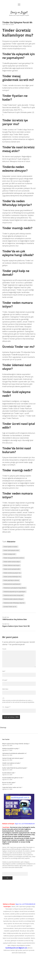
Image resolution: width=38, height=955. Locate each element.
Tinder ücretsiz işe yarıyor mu (12, 573)
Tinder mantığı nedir (9, 554)
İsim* (3, 671)
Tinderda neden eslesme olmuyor (13, 599)
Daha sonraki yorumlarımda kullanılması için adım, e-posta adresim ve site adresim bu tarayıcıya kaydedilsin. (18, 701)
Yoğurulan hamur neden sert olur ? (12, 787)
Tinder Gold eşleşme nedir (11, 550)
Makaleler (11, 542)
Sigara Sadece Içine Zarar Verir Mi (16, 626)
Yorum (4, 649)
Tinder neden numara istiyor (12, 561)
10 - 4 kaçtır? (6, 707)
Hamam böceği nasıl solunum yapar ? (13, 758)
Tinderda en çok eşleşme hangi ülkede (15, 588)
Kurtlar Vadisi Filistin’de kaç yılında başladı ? (14, 768)
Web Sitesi (5, 689)
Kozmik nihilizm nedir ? (8, 773)
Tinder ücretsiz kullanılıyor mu (12, 576)
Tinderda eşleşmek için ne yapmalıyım (14, 591)
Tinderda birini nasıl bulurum (12, 584)
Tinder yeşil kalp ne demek (11, 580)
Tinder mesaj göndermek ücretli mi (14, 558)
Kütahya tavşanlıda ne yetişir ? (10, 748)
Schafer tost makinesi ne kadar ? (11, 763)
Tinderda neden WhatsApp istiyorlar (14, 603)
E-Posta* (4, 680)
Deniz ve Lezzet (19, 13)
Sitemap (3, 727)
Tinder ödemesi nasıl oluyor (12, 565)
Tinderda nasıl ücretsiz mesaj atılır (13, 595)
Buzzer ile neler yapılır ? (9, 782)
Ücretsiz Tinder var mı (10, 606)
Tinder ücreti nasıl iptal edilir (12, 569)
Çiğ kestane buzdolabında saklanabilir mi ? (14, 753)
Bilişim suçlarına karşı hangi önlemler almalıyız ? (16, 744)
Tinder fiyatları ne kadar (10, 546)
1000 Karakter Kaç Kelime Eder (14, 619)
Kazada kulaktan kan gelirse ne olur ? (12, 778)
